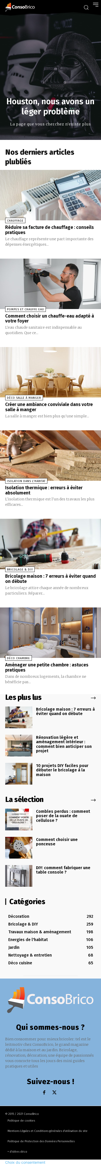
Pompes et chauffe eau (25, 309)
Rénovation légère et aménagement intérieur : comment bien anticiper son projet (64, 744)
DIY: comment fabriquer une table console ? (63, 870)
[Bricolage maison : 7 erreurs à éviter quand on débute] (50, 544)
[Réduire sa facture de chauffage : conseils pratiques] (50, 195)
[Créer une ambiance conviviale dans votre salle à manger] (50, 372)
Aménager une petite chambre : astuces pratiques (46, 667)
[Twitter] (54, 1093)
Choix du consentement (25, 1162)
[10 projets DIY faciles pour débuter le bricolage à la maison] (18, 774)
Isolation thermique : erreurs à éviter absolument (44, 490)
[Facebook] (44, 1093)
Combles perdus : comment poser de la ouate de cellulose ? (63, 816)
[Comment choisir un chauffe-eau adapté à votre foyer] (50, 284)
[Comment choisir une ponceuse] (18, 848)
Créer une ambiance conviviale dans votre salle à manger (49, 407)
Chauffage (15, 220)
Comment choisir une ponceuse (57, 842)
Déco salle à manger (24, 398)
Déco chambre (18, 658)
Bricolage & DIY (20, 569)
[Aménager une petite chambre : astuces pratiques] (50, 632)
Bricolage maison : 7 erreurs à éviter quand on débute (50, 578)
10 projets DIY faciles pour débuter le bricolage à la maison (62, 770)
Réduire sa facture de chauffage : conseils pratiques (49, 229)
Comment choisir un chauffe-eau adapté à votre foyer (49, 318)
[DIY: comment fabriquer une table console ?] (18, 876)
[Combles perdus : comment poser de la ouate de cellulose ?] (18, 819)
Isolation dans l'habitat (26, 481)
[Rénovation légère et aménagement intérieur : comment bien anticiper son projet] (18, 745)
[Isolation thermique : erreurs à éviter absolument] (50, 455)
